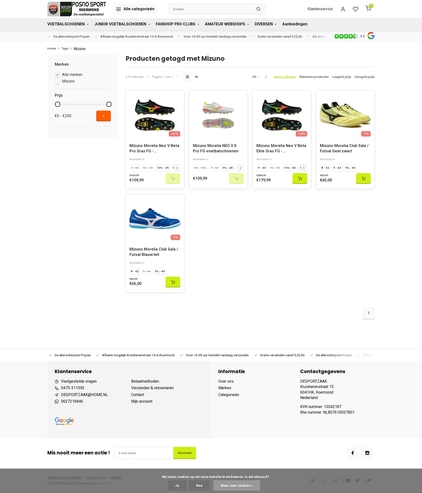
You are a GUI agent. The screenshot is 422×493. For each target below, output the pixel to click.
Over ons (226, 381)
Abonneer (185, 453)
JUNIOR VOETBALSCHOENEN (120, 24)
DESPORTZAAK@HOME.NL (84, 394)
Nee (199, 485)
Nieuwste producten (314, 77)
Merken (224, 388)
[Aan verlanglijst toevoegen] (176, 98)
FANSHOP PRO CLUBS (175, 24)
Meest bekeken (285, 77)
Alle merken (72, 74)
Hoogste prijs (365, 77)
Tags (64, 48)
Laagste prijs (341, 77)
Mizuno (79, 48)
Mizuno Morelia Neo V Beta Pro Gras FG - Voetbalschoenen (154, 149)
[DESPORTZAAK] (76, 9)
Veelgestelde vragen (79, 381)
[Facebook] (353, 453)
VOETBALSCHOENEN (66, 24)
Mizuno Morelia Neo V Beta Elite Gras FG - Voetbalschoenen (281, 149)
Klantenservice (320, 9)
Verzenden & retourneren (152, 388)
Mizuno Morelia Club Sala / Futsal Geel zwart (344, 148)
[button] (177, 168)
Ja (177, 485)
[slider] (57, 104)
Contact (137, 394)
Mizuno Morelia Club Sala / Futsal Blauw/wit (153, 252)
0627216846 (72, 401)
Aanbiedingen (294, 24)
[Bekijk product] (300, 178)
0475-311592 (72, 388)
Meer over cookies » (237, 485)
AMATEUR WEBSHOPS (225, 24)
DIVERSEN (264, 24)
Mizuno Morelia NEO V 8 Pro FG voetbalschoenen (215, 148)
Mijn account (141, 401)
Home (51, 48)
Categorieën (228, 394)
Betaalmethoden (145, 381)
